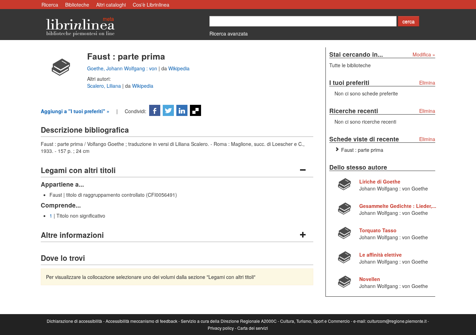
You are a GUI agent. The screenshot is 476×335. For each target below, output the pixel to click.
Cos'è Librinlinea (151, 4)
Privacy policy (221, 328)
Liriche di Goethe (379, 181)
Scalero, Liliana (104, 85)
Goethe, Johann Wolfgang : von (123, 68)
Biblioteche (77, 4)
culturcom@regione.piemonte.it (397, 321)
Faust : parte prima (362, 149)
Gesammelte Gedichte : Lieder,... (397, 205)
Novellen (369, 278)
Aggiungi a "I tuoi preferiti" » (75, 111)
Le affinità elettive (380, 254)
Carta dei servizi (252, 328)
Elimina (427, 82)
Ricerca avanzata (228, 33)
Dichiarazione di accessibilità (74, 321)
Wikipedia (179, 68)
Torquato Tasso (378, 230)
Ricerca (49, 4)
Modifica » (424, 54)
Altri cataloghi (111, 4)
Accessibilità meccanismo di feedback (141, 321)
